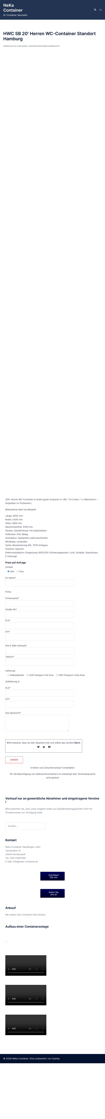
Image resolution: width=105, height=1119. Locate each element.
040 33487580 (18, 858)
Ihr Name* (10, 577)
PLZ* (7, 620)
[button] (95, 10)
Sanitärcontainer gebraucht (44, 46)
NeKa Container (13, 8)
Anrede (9, 567)
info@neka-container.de (25, 861)
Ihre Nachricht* (13, 713)
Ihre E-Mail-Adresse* (16, 645)
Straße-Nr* (11, 609)
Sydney (56, 1114)
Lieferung (10, 670)
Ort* (7, 631)
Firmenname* (12, 598)
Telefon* (9, 656)
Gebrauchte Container (15, 46)
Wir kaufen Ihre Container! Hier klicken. (25, 914)
